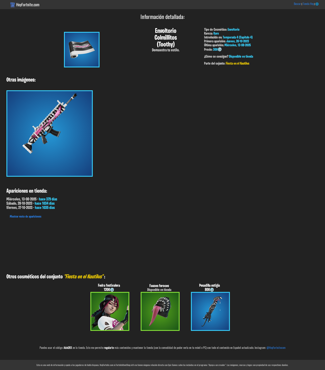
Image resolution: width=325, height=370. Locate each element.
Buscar (297, 4)
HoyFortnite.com (27, 4)
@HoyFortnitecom (276, 348)
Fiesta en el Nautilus (237, 64)
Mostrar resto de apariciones (25, 216)
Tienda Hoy (308, 4)
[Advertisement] (101, 245)
